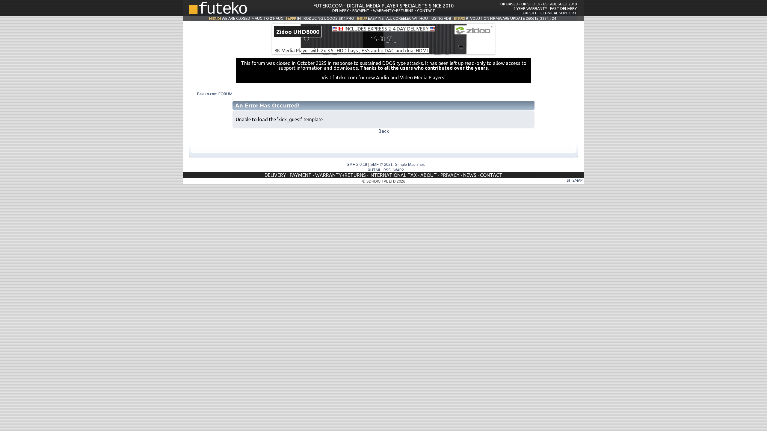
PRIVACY (450, 175)
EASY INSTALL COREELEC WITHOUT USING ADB (409, 18)
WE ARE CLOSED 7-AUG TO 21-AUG (252, 18)
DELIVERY (340, 10)
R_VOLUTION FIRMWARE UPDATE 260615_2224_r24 (511, 18)
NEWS (469, 175)
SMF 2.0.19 (357, 164)
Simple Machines (410, 164)
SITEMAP (575, 180)
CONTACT (426, 10)
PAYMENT (360, 10)
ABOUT (428, 175)
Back (383, 131)
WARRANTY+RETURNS (393, 10)
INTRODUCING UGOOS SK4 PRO (325, 18)
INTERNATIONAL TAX (393, 175)
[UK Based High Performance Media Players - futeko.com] (218, 12)
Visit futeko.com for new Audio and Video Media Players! (383, 77)
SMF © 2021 (381, 164)
